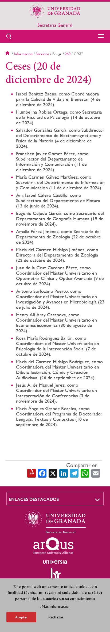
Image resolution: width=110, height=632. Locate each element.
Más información (56, 606)
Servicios (42, 54)
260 (67, 54)
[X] (53, 473)
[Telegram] (74, 473)
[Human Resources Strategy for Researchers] (55, 576)
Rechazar (56, 617)
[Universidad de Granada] (55, 11)
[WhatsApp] (85, 473)
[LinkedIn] (63, 473)
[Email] (95, 473)
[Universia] (55, 561)
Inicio (8, 54)
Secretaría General (55, 25)
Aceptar (21, 617)
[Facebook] (42, 473)
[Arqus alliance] (53, 545)
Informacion (23, 54)
